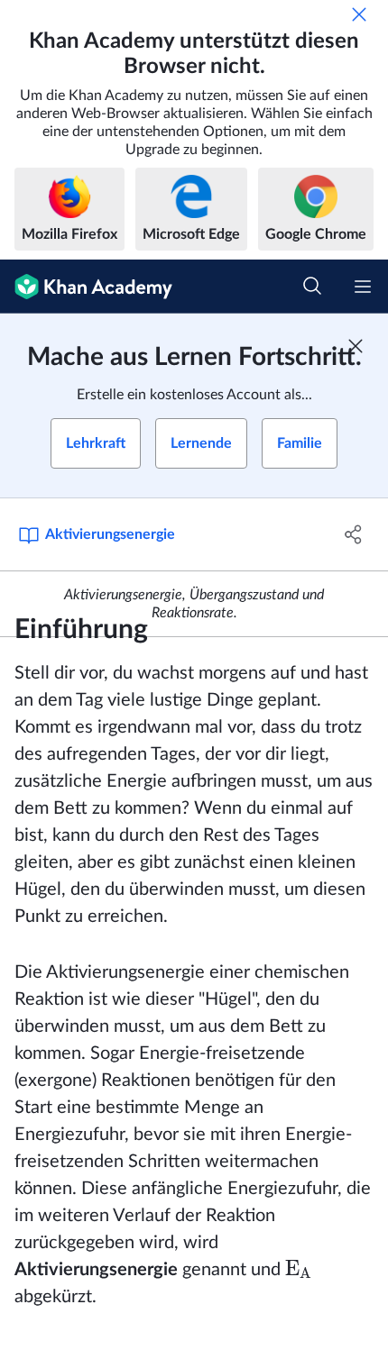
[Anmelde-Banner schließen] (355, 346)
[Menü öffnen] (363, 286)
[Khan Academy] (86, 286)
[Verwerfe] (359, 14)
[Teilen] (354, 534)
